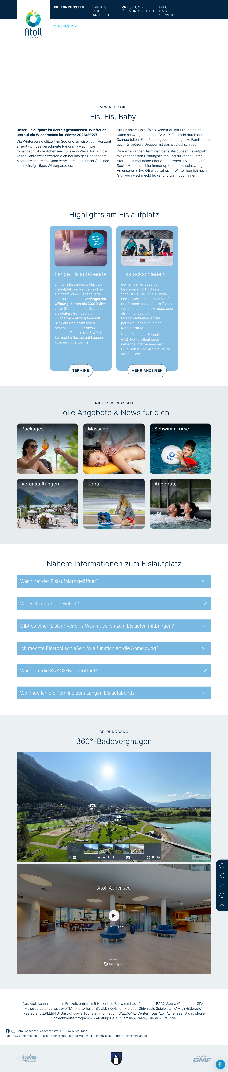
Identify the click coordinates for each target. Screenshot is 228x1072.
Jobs (9, 1036)
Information (29, 1036)
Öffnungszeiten (221, 865)
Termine (80, 370)
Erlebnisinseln (69, 7)
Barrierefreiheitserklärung (130, 1036)
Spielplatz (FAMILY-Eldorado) (179, 1008)
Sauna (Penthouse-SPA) (185, 1003)
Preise (221, 875)
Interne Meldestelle (81, 1036)
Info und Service (166, 11)
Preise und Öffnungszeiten (138, 9)
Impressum (103, 1036)
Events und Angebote (102, 11)
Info (221, 895)
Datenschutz (58, 1036)
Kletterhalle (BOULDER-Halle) (99, 1008)
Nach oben (221, 905)
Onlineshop (65, 26)
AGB (17, 1036)
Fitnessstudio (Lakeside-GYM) (49, 1008)
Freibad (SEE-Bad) (139, 1008)
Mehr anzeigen (147, 370)
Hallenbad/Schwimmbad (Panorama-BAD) (130, 1003)
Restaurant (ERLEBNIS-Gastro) (47, 1013)
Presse (43, 1036)
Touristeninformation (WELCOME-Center (115, 1013)
